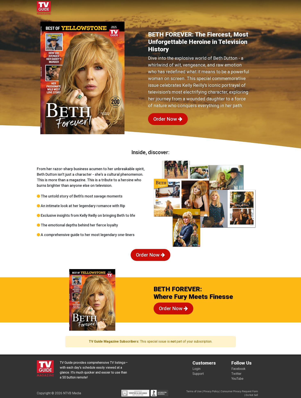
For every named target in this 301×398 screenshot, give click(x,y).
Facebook (238, 369)
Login (196, 369)
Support (198, 374)
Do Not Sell (252, 395)
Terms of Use (193, 391)
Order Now (165, 119)
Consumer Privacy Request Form (239, 391)
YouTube (237, 379)
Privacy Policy (211, 391)
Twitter (236, 374)
